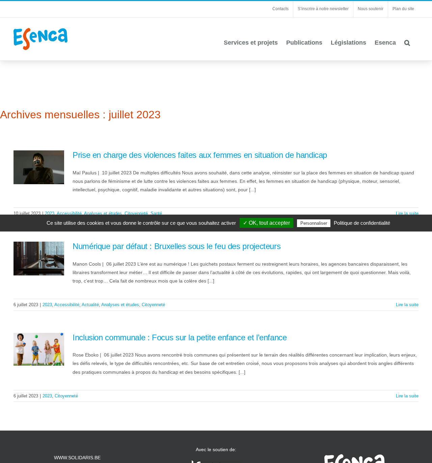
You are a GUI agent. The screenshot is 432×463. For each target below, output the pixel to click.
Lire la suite (407, 213)
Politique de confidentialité (362, 223)
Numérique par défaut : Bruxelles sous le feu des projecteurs (176, 246)
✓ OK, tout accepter (266, 223)
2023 (49, 213)
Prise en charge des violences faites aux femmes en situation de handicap (200, 155)
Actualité (90, 304)
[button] (407, 42)
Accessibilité (69, 213)
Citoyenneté (136, 213)
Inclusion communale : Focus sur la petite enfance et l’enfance (180, 337)
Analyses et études (103, 213)
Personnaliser (313, 223)
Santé (156, 213)
